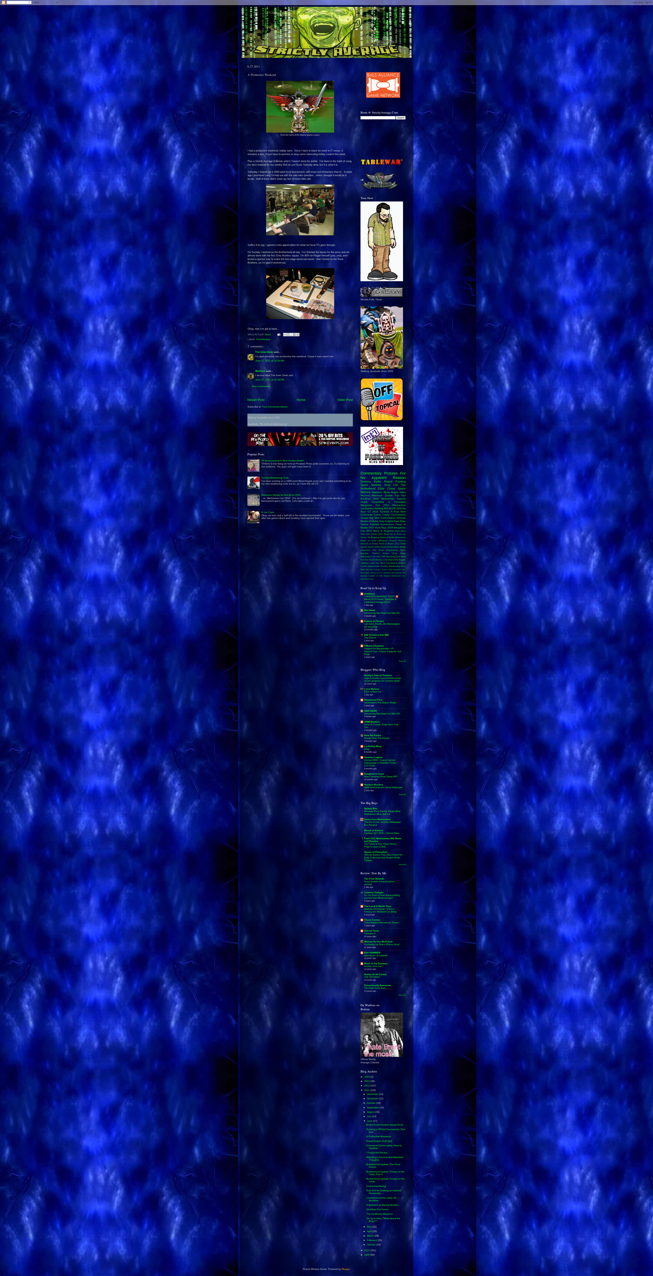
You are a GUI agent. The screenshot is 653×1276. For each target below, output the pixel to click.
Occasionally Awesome (377, 985)
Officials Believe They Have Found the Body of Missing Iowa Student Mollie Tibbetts (383, 858)
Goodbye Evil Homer (377, 1209)
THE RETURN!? (372, 977)
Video (402, 492)
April (369, 1231)
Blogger (346, 1269)
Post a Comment (261, 386)
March (370, 1236)
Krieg (366, 749)
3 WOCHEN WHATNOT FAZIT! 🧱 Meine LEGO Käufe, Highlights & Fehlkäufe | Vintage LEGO (381, 599)
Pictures (391, 473)
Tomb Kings (399, 553)
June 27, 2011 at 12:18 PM (269, 379)
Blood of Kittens (373, 830)
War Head (369, 610)
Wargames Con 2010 (375, 505)
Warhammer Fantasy (378, 566)
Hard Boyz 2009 (384, 527)
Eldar (381, 488)
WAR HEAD (370, 711)
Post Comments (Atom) (274, 406)
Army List (391, 484)
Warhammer (387, 498)
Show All (402, 661)
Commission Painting (372, 508)
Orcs (381, 573)
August (371, 1112)
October (371, 1103)
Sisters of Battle (387, 537)
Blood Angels (391, 492)
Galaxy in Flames (374, 621)
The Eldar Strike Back (375, 988)
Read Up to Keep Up (395, 534)
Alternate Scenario (373, 570)
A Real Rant (398, 511)
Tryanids (374, 524)
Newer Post (255, 400)
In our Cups (267, 512)
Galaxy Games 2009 (370, 547)
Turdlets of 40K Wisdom (379, 576)
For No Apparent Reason (383, 475)
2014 (367, 1077)
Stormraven (400, 537)
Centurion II (369, 933)
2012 (367, 1085)
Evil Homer (371, 534)
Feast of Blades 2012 (389, 544)
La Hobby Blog (372, 746)
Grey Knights (386, 521)
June (370, 1121)
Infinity (403, 547)
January (371, 1244)
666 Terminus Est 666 (376, 635)
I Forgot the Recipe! (377, 1152)
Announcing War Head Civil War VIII (382, 613)
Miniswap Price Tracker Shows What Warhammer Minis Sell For (382, 812)
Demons (366, 481)
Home (301, 400)
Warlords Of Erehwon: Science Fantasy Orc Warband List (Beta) (380, 910)
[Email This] (285, 334)
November (373, 1098)
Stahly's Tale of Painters (378, 675)
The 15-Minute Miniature (379, 1214)
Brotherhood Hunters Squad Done (384, 1124)
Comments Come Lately (375, 514)
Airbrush (401, 518)
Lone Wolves (371, 689)
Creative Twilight (373, 892)
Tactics (364, 524)
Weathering (394, 566)
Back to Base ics (372, 691)
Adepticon (377, 492)
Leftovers (374, 573)
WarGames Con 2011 (371, 556)
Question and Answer (392, 573)
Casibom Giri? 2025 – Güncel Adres (381, 833)
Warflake (260, 371)
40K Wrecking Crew (391, 556)
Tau (377, 563)
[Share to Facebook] (294, 334)
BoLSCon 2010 (370, 498)
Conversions (387, 524)
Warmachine (399, 505)
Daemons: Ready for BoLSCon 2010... (282, 495)
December (373, 1094)
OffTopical (382, 540)
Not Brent (378, 550)
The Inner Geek (264, 352)
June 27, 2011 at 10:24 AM (269, 360)
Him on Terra (371, 930)
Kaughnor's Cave (374, 774)
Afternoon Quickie (382, 495)
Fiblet (403, 544)
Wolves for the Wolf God (378, 941)
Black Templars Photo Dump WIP (380, 776)
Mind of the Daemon (376, 963)
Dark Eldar (400, 521)
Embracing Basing (376, 1186)
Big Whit (374, 518)
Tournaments (398, 514)
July (369, 1116)
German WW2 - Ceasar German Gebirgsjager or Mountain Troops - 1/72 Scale (381, 763)
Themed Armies (380, 553)
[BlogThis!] (288, 334)
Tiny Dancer (370, 637)
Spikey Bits (370, 808)
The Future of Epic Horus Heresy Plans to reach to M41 (380, 845)
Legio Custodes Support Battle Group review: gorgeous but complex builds (382, 679)
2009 (367, 1255)
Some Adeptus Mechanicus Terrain (381, 922)
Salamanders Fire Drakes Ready (380, 702)
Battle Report (383, 481)
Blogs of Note (368, 540)
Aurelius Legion (373, 757)
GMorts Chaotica (374, 646)
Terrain (364, 518)
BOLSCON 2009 (393, 508)
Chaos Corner (372, 920)
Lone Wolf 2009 (390, 560)
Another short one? (373, 966)
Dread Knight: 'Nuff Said (379, 1141)
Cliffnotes (378, 560)
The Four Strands (374, 878)
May (369, 1227)
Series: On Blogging (370, 537)
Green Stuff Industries (391, 570)
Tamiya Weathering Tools (275, 478)
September (373, 1107)
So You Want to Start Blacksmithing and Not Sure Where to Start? (382, 896)
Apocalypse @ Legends (376, 955)
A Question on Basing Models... (383, 1205)
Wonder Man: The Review (376, 738)
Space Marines (371, 484)
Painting (401, 481)
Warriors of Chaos (369, 544)
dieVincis (369, 594)
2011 (367, 1090)
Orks (380, 534)
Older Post (345, 400)
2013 (367, 1081)
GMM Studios (372, 722)
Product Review (397, 540)
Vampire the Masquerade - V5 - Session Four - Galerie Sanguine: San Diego (382, 651)
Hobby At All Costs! (375, 974)
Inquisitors (365, 550)
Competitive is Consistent (388, 502)
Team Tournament (388, 563)
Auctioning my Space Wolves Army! (382, 944)
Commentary (263, 339)
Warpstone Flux (373, 700)
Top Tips (400, 495)
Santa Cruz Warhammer (377, 819)
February (372, 1240)
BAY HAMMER (372, 952)
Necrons (365, 495)
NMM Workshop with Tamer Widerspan (383, 787)
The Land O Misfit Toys (377, 906)
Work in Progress (383, 531)
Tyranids (384, 511)
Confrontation (388, 518)
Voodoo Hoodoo (373, 784)
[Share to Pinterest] (297, 334)
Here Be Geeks (372, 735)
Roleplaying (391, 550)
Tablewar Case (368, 563)
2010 (367, 1250)
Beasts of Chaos (369, 521)
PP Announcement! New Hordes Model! (282, 460)
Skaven (402, 560)
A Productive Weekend (378, 1136)
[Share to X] (291, 334)
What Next (369, 579)
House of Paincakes (389, 547)
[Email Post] (278, 334)
